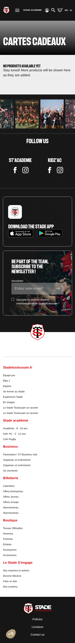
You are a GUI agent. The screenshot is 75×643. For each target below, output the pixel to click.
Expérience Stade (13, 396)
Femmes (8, 539)
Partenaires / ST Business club (20, 454)
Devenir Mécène (12, 575)
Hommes (8, 533)
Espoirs (7, 386)
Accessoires (9, 549)
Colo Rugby (9, 439)
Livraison (37, 626)
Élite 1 (6, 380)
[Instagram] (25, 170)
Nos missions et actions (16, 570)
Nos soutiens (10, 586)
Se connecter (10, 470)
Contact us (38, 634)
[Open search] (53, 10)
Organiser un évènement (16, 459)
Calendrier (8, 486)
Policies (37, 619)
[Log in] (45, 10)
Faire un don (10, 581)
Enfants (7, 544)
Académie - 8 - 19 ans (15, 428)
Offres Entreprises (13, 491)
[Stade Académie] (6, 10)
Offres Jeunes (10, 496)
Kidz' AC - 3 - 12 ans (14, 433)
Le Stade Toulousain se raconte (20, 407)
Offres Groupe (11, 502)
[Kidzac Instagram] (60, 170)
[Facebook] (15, 170)
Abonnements (10, 507)
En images (9, 402)
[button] (11, 634)
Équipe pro (9, 375)
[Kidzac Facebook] (49, 170)
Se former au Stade (14, 391)
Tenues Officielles (12, 528)
